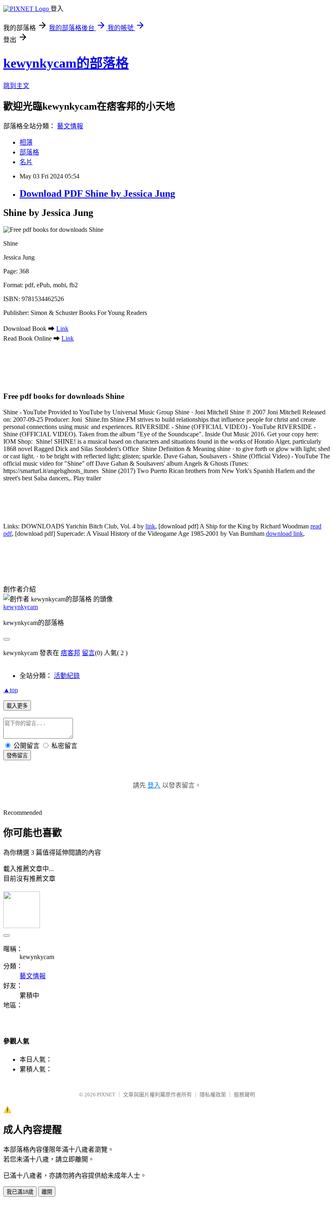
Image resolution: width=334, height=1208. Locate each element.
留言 (88, 652)
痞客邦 (70, 652)
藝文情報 (70, 126)
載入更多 (17, 706)
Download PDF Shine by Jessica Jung (97, 193)
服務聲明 (244, 1094)
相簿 (26, 142)
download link (284, 533)
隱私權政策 (213, 1094)
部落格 (29, 152)
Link (62, 328)
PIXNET (106, 1094)
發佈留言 (17, 756)
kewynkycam (20, 606)
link (150, 526)
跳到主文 (16, 85)
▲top (10, 690)
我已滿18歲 (20, 1192)
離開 (47, 1192)
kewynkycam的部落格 (66, 63)
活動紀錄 (67, 675)
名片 (26, 161)
